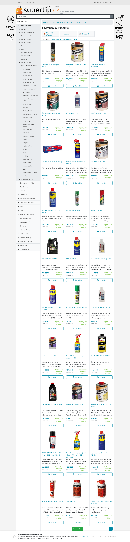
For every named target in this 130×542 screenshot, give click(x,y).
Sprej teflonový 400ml (73, 210)
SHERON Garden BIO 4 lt (50, 259)
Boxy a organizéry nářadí (30, 114)
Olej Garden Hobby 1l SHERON (52, 404)
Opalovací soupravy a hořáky (29, 100)
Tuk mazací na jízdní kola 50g (52, 162)
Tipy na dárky (24, 249)
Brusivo (25, 176)
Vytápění (25, 142)
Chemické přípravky (49, 34)
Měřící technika (27, 129)
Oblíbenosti (54, 39)
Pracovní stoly (27, 162)
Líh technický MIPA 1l (73, 113)
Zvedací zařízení (27, 146)
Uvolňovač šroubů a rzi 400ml (76, 307)
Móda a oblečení (25, 230)
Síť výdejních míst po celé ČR (67, 12)
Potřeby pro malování (29, 89)
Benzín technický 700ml (99, 113)
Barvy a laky (26, 69)
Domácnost (24, 187)
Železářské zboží (28, 159)
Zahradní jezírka (26, 62)
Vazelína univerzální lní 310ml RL (52, 501)
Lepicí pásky (26, 92)
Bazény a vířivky (26, 55)
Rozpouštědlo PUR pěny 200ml (101, 259)
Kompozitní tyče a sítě (29, 85)
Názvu (71, 39)
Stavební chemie (27, 72)
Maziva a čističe (27, 111)
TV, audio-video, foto (27, 202)
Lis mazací (85, 34)
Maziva (66, 34)
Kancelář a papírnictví (27, 214)
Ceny (63, 39)
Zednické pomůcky (28, 82)
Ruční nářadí (26, 132)
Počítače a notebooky (27, 198)
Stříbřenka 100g (71, 501)
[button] (111, 529)
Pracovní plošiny (27, 166)
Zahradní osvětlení (26, 39)
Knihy (22, 206)
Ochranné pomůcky (27, 179)
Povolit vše (85, 536)
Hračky (22, 191)
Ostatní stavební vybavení (30, 95)
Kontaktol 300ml (96, 210)
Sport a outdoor (25, 218)
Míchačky (25, 107)
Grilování (23, 46)
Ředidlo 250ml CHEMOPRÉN (100, 356)
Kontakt (20, 2)
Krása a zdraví (24, 222)
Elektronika (23, 195)
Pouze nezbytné (96, 536)
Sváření (25, 139)
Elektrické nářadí (27, 117)
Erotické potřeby (25, 238)
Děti (21, 210)
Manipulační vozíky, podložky (28, 125)
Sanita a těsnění (27, 79)
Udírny (23, 49)
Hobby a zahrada (25, 26)
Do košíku (53, 86)
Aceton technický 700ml (50, 356)
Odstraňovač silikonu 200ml (100, 307)
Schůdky (25, 156)
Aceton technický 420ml (74, 404)
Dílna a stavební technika (29, 65)
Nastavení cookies (110, 536)
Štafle (24, 152)
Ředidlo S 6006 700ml (98, 162)
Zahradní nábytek (26, 42)
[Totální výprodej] (119, 27)
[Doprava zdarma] (10, 27)
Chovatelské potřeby (27, 183)
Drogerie (23, 226)
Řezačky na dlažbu (28, 136)
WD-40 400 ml (71, 259)
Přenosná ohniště (26, 52)
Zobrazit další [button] (77, 529)
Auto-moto (23, 245)
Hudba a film (24, 234)
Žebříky (25, 149)
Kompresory (26, 121)
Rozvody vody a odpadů (30, 172)
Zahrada (23, 29)
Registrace (108, 2)
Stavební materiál (28, 75)
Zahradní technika (26, 36)
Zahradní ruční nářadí (27, 32)
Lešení (24, 169)
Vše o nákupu (29, 2)
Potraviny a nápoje (26, 241)
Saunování (24, 59)
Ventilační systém (28, 104)
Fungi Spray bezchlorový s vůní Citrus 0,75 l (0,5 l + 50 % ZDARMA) (76, 455)
